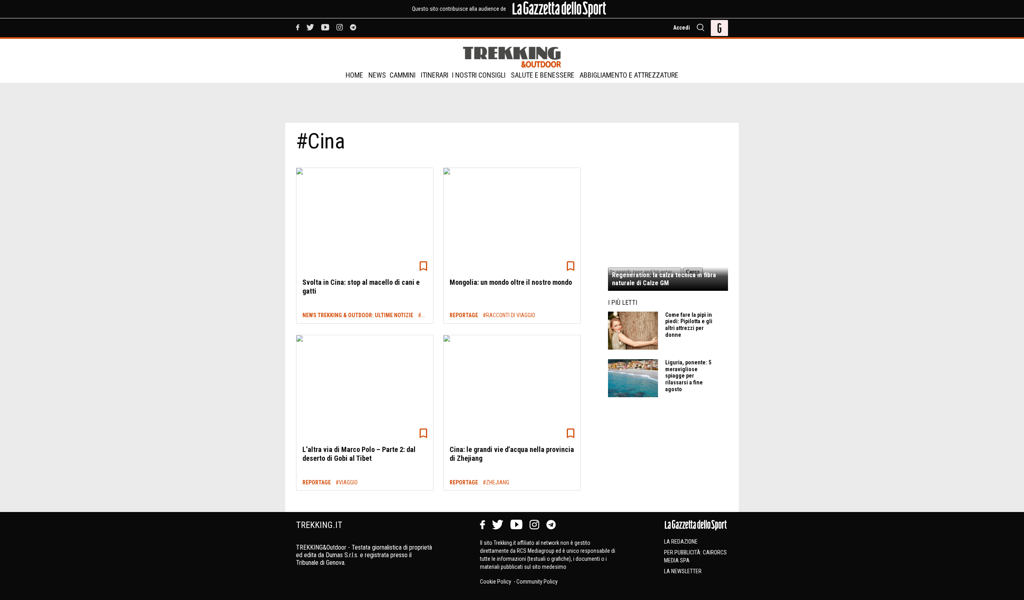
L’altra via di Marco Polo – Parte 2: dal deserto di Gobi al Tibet (359, 453)
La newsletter (683, 571)
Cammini (403, 75)
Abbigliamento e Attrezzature (629, 75)
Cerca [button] (693, 272)
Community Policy (537, 581)
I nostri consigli (479, 75)
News (377, 75)
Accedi (681, 27)
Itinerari (434, 75)
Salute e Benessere (542, 75)
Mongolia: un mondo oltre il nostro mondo (511, 282)
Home (354, 75)
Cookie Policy (496, 581)
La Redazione (681, 541)
